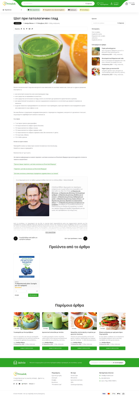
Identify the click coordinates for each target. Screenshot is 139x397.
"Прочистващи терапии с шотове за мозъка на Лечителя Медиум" (35, 164)
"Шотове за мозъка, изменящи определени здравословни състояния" (36, 173)
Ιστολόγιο (85, 10)
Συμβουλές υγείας (97, 34)
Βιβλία (17, 282)
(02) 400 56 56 (105, 378)
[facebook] (21, 29)
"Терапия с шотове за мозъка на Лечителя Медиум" (30, 169)
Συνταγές (17, 23)
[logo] (9, 3)
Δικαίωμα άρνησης (77, 384)
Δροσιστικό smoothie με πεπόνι (53, 332)
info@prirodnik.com (107, 375)
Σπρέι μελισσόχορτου (109, 48)
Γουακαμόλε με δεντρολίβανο (23, 332)
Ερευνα (89, 3)
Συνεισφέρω (119, 363)
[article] (96, 51)
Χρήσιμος (73, 10)
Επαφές (54, 380)
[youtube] (19, 384)
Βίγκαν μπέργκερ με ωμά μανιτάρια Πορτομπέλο (111, 333)
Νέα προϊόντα (34, 10)
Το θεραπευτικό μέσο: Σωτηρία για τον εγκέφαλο (26, 284)
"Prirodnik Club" (57, 384)
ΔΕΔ (72, 382)
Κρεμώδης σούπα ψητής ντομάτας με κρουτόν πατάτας (83, 333)
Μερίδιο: (17, 29)
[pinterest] (27, 29)
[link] (32, 28)
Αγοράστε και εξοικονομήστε (54, 10)
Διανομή (54, 378)
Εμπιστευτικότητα (76, 380)
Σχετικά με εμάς (57, 375)
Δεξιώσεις (95, 38)
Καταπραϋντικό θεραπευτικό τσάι (113, 58)
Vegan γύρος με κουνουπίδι (110, 68)
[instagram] (16, 384)
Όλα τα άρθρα (96, 32)
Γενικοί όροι (74, 375)
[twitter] (24, 29)
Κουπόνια (55, 382)
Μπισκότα (74, 378)
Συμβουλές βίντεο (97, 40)
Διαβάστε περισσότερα (26, 348)
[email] (30, 29)
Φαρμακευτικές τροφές (98, 36)
